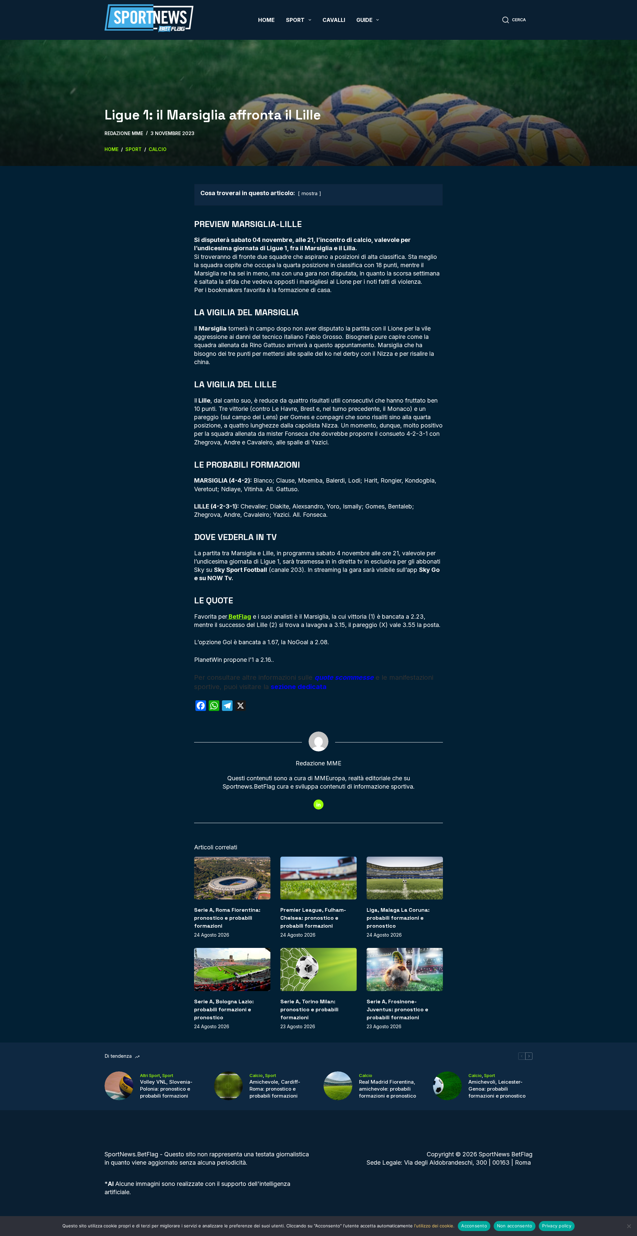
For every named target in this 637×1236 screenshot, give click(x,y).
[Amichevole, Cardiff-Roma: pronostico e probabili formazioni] (228, 1085)
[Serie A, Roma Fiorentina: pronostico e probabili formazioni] (232, 878)
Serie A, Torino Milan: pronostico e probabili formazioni (309, 1009)
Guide (364, 20)
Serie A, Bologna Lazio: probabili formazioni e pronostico (224, 1009)
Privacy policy (556, 1225)
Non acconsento (514, 1225)
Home (266, 20)
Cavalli (333, 20)
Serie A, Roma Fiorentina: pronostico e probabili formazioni (227, 917)
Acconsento (474, 1225)
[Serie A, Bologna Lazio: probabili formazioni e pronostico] (232, 969)
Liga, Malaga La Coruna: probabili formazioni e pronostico (398, 917)
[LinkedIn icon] (318, 805)
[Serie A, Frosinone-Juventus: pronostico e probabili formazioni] (405, 969)
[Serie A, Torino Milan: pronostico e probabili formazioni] (318, 969)
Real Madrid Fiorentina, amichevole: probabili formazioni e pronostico (387, 1089)
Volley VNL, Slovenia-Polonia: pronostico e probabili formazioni (166, 1089)
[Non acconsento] (628, 1226)
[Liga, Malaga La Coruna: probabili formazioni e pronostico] (405, 878)
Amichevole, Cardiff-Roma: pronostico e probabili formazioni (274, 1089)
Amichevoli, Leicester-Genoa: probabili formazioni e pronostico (497, 1089)
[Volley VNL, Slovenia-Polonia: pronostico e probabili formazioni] (119, 1085)
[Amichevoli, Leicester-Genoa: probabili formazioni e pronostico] (447, 1085)
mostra (310, 193)
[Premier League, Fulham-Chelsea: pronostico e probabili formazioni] (318, 878)
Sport (295, 20)
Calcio (256, 1075)
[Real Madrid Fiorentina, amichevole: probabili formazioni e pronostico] (337, 1085)
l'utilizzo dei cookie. (434, 1225)
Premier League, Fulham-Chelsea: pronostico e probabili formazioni (313, 917)
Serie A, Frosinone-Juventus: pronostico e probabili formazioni (397, 1009)
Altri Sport (150, 1075)
